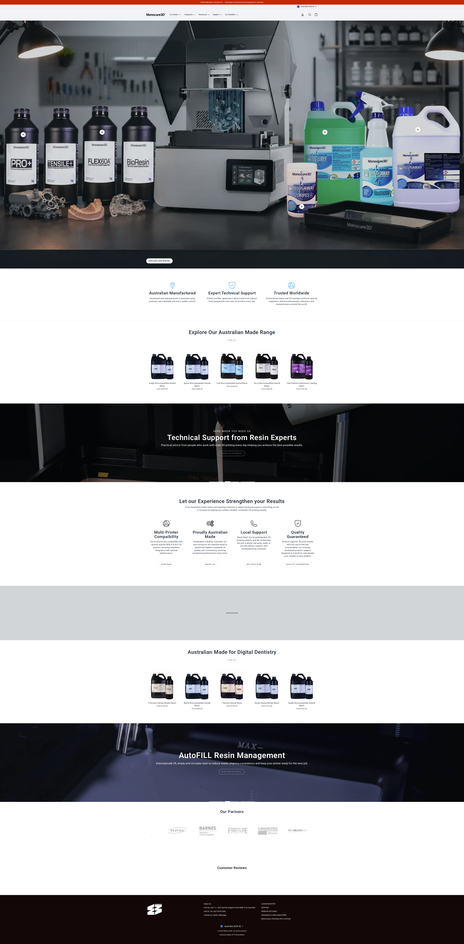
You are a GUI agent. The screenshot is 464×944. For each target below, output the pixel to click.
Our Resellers (230, 14)
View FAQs (166, 564)
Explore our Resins (159, 261)
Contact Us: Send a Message (215, 915)
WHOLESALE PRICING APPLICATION (275, 919)
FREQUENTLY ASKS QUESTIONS (274, 915)
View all (232, 340)
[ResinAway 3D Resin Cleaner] (417, 129)
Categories (188, 14)
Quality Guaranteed (297, 564)
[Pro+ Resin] (23, 134)
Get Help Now (254, 564)
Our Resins (174, 14)
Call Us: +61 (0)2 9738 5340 (215, 911)
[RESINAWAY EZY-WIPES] (301, 206)
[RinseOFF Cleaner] (325, 132)
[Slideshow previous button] (166, 874)
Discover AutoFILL (231, 771)
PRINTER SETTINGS (269, 911)
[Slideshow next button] (297, 874)
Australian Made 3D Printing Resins (232, 935)
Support (216, 14)
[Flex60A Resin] (102, 132)
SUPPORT (265, 908)
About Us (210, 564)
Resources (203, 14)
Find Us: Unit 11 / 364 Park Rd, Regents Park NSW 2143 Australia (229, 908)
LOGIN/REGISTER (268, 904)
